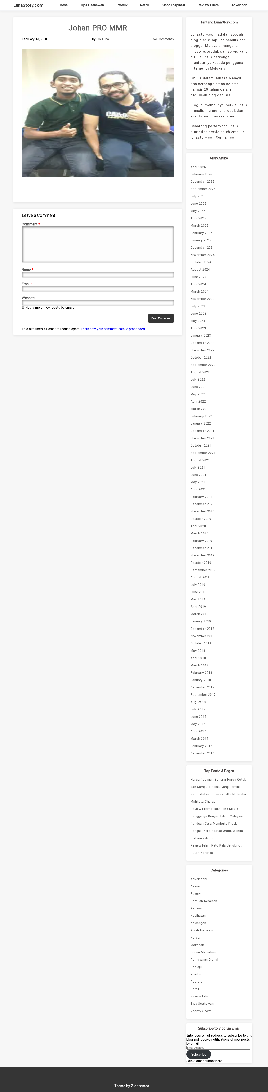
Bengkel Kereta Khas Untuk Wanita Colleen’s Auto (217, 834)
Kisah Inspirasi (173, 5)
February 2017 (201, 746)
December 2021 (202, 431)
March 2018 (199, 665)
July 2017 (198, 709)
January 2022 (201, 423)
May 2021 (198, 482)
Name (28, 270)
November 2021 (202, 438)
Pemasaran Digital (204, 960)
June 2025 (198, 203)
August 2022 (200, 372)
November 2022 (202, 350)
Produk (122, 5)
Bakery (196, 894)
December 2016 (202, 753)
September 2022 (203, 365)
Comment (31, 224)
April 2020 (198, 526)
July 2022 (198, 379)
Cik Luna (103, 39)
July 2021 (198, 467)
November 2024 (202, 255)
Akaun (195, 886)
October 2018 (201, 643)
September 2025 (203, 189)
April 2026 (198, 167)
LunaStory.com (28, 5)
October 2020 (201, 519)
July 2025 (198, 196)
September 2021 (203, 453)
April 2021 (198, 489)
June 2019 (198, 592)
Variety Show (201, 1011)
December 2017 (202, 687)
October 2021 (201, 445)
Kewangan (198, 923)
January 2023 (201, 335)
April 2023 (198, 328)
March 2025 (199, 225)
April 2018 (198, 658)
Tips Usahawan (92, 5)
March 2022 (199, 409)
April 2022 (198, 401)
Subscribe (198, 1054)
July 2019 (198, 585)
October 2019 (201, 563)
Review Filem (208, 5)
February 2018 (201, 673)
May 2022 (198, 394)
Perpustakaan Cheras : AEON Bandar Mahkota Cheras (218, 797)
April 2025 (198, 218)
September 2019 (203, 570)
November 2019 (202, 555)
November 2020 (202, 511)
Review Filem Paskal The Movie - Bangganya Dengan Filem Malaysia (217, 812)
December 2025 (202, 181)
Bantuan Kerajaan (204, 901)
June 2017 (198, 717)
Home (63, 5)
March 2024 (199, 291)
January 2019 (201, 621)
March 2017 (199, 739)
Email (27, 284)
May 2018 (198, 651)
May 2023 (198, 321)
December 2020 (202, 504)
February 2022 (201, 416)
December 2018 (202, 629)
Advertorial (240, 5)
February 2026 (201, 174)
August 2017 (200, 702)
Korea (195, 938)
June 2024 (198, 277)
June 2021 (198, 475)
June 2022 (198, 387)
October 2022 (201, 357)
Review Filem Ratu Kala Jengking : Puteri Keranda (216, 849)
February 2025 (201, 233)
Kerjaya (196, 908)
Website (28, 298)
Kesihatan (198, 916)
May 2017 (198, 724)
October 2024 (201, 262)
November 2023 (202, 299)
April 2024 (198, 284)
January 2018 (201, 680)
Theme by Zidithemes (132, 1086)
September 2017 (203, 695)
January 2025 (201, 240)
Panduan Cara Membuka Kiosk (214, 823)
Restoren (197, 982)
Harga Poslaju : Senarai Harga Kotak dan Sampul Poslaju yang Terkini (218, 783)
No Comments (163, 39)
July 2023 (198, 306)
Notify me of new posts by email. (49, 308)
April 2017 (198, 731)
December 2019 (202, 548)
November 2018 (202, 636)
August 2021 (200, 460)
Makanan (197, 945)
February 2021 (201, 497)
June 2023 (198, 313)
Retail (144, 5)
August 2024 (200, 269)
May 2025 (198, 211)
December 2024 (202, 247)
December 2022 (202, 343)
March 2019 (199, 614)
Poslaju (196, 967)
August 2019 (200, 577)
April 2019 (198, 607)
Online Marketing (203, 952)
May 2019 (198, 599)
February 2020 (201, 541)
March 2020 (199, 533)
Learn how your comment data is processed (113, 329)
